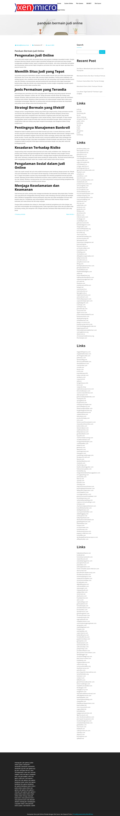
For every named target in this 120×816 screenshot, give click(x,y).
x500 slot (21, 778)
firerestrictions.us (82, 246)
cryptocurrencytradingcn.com (86, 502)
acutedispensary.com (83, 498)
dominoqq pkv (81, 113)
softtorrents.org (82, 664)
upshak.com (80, 481)
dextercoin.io (81, 334)
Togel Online (61, 10)
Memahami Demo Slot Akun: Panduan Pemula (91, 76)
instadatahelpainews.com (84, 723)
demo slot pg (23, 796)
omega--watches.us (83, 166)
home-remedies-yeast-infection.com (88, 569)
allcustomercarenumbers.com (86, 652)
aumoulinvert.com (82, 297)
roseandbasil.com (82, 270)
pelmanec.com (81, 358)
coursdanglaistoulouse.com (85, 158)
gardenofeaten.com (83, 434)
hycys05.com (81, 436)
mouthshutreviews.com (84, 580)
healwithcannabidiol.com (84, 686)
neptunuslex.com (82, 160)
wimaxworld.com (82, 240)
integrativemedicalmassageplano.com (88, 473)
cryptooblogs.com (82, 602)
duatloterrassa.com (83, 668)
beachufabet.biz (82, 705)
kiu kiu (79, 115)
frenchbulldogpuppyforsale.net (86, 326)
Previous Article (20, 214)
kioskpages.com (82, 688)
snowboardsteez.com (83, 440)
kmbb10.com (81, 445)
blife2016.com (81, 680)
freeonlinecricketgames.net (85, 242)
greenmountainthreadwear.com (87, 496)
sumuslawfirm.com (82, 492)
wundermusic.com (82, 611)
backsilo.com (81, 482)
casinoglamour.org (82, 332)
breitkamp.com (81, 660)
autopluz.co (80, 174)
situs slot (27, 772)
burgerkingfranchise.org (84, 410)
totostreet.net (81, 594)
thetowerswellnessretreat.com (86, 693)
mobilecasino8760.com (84, 285)
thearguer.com (81, 453)
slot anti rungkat (22, 776)
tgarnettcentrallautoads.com (86, 170)
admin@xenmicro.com (22, 45)
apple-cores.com (82, 312)
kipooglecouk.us (82, 293)
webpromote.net (82, 258)
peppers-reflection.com (84, 533)
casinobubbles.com (83, 586)
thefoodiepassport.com (84, 299)
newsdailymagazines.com (84, 561)
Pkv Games (79, 3)
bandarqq (80, 123)
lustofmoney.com (82, 529)
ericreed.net (80, 281)
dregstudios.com (82, 227)
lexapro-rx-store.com (83, 322)
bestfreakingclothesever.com (86, 488)
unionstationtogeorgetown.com (86, 623)
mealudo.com (81, 463)
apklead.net (80, 738)
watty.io (79, 381)
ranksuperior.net (82, 516)
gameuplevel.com (82, 604)
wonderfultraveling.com (84, 236)
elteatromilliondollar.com (84, 408)
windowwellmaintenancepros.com (87, 537)
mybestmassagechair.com (85, 279)
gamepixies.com (82, 641)
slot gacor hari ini (82, 119)
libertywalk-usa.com (83, 150)
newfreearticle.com (83, 430)
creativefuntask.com (83, 617)
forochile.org (81, 232)
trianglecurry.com (82, 690)
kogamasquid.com (82, 328)
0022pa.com (80, 211)
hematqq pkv (31, 802)
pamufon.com (81, 670)
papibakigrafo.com (82, 303)
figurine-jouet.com (82, 715)
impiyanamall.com (82, 590)
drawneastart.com (82, 643)
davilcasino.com (82, 596)
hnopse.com (80, 525)
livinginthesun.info (82, 383)
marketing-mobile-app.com (85, 455)
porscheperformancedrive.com (86, 672)
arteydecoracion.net (83, 262)
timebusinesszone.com (84, 531)
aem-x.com (80, 600)
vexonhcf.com (81, 178)
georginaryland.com (83, 268)
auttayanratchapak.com (84, 404)
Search (80, 44)
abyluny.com (81, 734)
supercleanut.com (82, 633)
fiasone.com (80, 459)
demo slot (17, 780)
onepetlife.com (81, 701)
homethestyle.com (82, 606)
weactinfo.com (81, 449)
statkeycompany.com (83, 195)
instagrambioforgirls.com (84, 441)
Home (59, 3)
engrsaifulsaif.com (82, 619)
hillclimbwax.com (82, 523)
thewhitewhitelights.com (84, 271)
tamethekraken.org (83, 674)
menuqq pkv (18, 762)
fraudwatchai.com (82, 598)
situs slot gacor (24, 774)
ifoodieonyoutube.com (84, 574)
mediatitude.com (82, 182)
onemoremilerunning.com (85, 438)
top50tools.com (81, 201)
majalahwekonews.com (84, 354)
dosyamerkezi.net (82, 188)
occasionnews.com (82, 527)
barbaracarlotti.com (83, 316)
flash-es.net (80, 479)
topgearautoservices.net (84, 713)
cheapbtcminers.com (83, 621)
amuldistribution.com (83, 608)
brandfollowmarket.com (84, 508)
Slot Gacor (98, 3)
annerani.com (81, 207)
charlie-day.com (82, 465)
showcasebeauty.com (83, 191)
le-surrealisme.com (83, 190)
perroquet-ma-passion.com (85, 719)
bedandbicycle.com (83, 635)
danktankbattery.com (83, 461)
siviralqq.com (81, 484)
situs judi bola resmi (27, 798)
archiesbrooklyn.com (83, 248)
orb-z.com (80, 420)
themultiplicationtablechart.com (87, 330)
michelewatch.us (82, 164)
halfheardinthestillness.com (85, 277)
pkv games (80, 131)
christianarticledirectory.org (85, 336)
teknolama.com (81, 416)
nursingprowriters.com (84, 494)
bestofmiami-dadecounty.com (86, 572)
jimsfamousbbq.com (83, 149)
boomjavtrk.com (82, 736)
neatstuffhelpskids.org (84, 229)
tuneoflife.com (81, 535)
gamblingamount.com (83, 521)
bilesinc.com (80, 215)
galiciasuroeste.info (83, 223)
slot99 (33, 805)
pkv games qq (31, 768)
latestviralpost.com (83, 428)
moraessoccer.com (83, 230)
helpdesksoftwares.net (84, 553)
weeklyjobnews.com (83, 510)
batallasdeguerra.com (83, 225)
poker (78, 127)
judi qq (79, 109)
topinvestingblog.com (83, 199)
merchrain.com (81, 727)
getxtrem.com (81, 447)
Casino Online (68, 3)
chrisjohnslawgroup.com (84, 656)
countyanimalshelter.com (84, 512)
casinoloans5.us (82, 289)
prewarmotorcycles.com (84, 184)
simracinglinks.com (83, 186)
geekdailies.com (82, 725)
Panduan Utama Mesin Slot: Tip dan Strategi (90, 81)
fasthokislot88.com (82, 645)
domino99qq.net (82, 360)
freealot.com (81, 629)
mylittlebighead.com (83, 627)
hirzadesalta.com (82, 582)
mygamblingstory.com (84, 352)
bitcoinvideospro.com (83, 391)
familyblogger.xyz (82, 654)
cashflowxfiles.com (82, 443)
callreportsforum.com (83, 731)
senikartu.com (81, 377)
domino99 (26, 764)
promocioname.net (83, 238)
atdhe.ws (79, 273)
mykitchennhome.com (84, 295)
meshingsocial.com (83, 451)
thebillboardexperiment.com (85, 703)
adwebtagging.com (82, 514)
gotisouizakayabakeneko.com (86, 397)
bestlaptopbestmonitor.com (85, 266)
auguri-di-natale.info (83, 162)
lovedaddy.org (81, 471)
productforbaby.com (83, 418)
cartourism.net (81, 310)
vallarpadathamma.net (84, 412)
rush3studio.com (82, 365)
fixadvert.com (81, 172)
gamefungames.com (83, 613)
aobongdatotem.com (83, 567)
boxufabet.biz (81, 711)
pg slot (23, 768)
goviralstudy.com (82, 309)
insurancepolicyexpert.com (85, 193)
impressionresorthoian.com (85, 486)
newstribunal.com (82, 559)
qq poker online (19, 803)
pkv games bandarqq (27, 784)
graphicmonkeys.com (83, 639)
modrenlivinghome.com (84, 721)
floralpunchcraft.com (83, 457)
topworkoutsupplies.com (84, 578)
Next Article (70, 214)
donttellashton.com (83, 363)
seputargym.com (82, 588)
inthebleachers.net (82, 320)
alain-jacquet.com (82, 395)
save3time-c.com (82, 176)
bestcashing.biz (81, 244)
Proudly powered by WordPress (83, 814)
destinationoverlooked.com (85, 520)
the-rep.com (80, 203)
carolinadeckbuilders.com (85, 197)
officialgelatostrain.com (84, 695)
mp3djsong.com (82, 156)
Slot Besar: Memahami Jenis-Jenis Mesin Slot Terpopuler (90, 69)
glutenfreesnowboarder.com (85, 682)
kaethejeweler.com (82, 697)
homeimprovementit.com (85, 557)
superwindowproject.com (84, 301)
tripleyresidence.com (83, 662)
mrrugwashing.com (83, 475)
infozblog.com (81, 252)
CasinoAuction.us (82, 291)
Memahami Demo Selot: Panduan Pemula (89, 86)
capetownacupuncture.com (85, 389)
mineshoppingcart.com (84, 576)
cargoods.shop (81, 387)
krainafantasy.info (82, 373)
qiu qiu (79, 125)
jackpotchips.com (82, 649)
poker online (80, 121)
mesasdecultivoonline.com (85, 424)
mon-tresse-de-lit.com (83, 707)
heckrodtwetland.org (83, 275)
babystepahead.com (83, 518)
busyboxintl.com (82, 402)
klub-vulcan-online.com (84, 658)
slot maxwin (28, 778)
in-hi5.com (80, 371)
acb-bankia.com (81, 477)
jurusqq (79, 111)
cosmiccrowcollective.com (85, 393)
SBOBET (88, 3)
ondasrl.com (80, 678)
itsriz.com (80, 385)
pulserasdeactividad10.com (85, 314)
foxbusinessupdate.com (84, 469)
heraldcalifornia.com (83, 637)
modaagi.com (81, 219)
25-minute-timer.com (83, 615)
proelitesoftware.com (83, 651)
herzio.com (80, 369)
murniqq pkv (23, 802)
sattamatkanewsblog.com (85, 500)
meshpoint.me (81, 399)
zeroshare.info (81, 213)
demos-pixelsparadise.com (85, 180)
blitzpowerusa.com (82, 432)
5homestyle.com (82, 338)
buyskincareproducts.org (84, 324)
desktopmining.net (82, 318)
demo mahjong (81, 117)
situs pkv (17, 792)
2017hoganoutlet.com (83, 356)
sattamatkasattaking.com (84, 699)
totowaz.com (81, 504)
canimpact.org (81, 307)
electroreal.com (81, 571)
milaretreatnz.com (82, 217)
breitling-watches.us (83, 168)
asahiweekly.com (82, 631)
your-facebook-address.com (85, 717)
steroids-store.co (82, 260)
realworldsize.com (82, 414)
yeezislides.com (81, 565)
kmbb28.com (81, 729)
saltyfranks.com (81, 205)
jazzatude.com (81, 209)
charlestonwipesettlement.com (86, 506)
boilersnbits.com (82, 426)
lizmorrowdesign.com (83, 684)
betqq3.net (80, 287)
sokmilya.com (81, 732)
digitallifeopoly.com (83, 584)
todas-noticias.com (82, 375)
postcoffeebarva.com (83, 406)
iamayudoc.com (82, 625)
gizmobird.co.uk (82, 154)
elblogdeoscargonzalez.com (85, 256)
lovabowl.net (81, 555)
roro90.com (80, 367)
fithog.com (80, 264)
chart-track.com (82, 234)
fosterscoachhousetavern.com (86, 422)
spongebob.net (81, 400)
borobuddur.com (82, 610)
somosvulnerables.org (84, 666)
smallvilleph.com (82, 221)
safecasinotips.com (83, 647)
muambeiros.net (82, 250)
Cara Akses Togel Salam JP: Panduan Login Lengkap (89, 92)
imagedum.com (81, 691)
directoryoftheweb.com (84, 361)
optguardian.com (82, 592)
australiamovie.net (82, 152)
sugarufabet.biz (81, 709)
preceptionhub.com (83, 563)
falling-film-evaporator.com (85, 490)
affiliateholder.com (82, 539)
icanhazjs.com (81, 305)
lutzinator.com (81, 676)
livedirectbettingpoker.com (85, 467)
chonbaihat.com (82, 254)
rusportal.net (81, 379)
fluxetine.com (81, 283)
